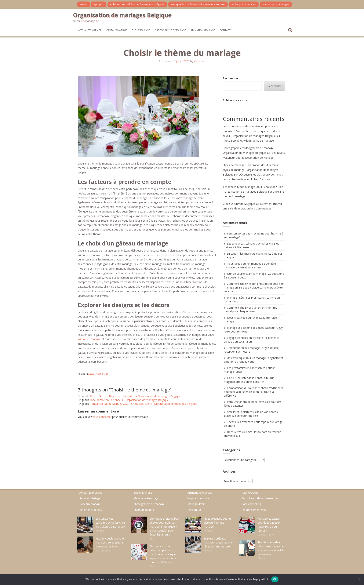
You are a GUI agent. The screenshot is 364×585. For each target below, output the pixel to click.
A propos (98, 4)
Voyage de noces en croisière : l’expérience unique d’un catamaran (251, 339)
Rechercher (230, 78)
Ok (275, 579)
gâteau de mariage (89, 339)
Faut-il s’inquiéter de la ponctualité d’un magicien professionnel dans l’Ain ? (249, 379)
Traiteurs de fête (143, 509)
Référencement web (254, 509)
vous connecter (102, 417)
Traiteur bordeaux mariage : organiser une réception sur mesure (218, 542)
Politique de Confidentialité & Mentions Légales (137, 4)
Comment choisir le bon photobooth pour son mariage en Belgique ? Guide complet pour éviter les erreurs (254, 287)
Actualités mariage (89, 30)
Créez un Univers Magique (239, 203)
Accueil (84, 4)
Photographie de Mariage (170, 30)
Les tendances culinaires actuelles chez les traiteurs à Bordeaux (110, 522)
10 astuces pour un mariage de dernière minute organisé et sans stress (250, 265)
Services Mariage (89, 498)
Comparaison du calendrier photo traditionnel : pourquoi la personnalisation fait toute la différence (254, 391)
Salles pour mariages (243, 4)
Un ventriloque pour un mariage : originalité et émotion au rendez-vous (253, 359)
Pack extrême (250, 492)
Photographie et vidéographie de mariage (248, 140)
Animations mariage (203, 30)
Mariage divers (196, 504)
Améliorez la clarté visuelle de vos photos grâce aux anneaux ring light (251, 413)
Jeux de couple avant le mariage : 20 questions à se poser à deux (110, 542)
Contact (225, 30)
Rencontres (194, 509)
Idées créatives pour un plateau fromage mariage (218, 522)
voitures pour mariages (275, 4)
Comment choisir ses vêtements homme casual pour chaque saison (250, 309)
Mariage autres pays (145, 498)
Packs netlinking (251, 504)
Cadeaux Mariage (116, 30)
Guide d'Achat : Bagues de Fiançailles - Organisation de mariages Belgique (135, 396)
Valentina (199, 61)
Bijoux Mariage (141, 30)
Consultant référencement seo (260, 498)
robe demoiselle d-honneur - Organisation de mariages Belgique (129, 400)
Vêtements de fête (90, 509)
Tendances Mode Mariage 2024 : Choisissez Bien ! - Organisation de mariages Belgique (143, 403)
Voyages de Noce (198, 498)
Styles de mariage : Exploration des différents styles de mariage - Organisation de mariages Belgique (250, 169)
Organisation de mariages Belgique (122, 15)
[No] (359, 579)
